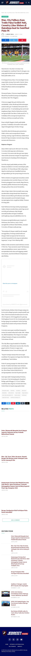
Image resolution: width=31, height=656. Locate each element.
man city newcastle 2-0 (7, 395)
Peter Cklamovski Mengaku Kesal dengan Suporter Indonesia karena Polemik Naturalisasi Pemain (14, 432)
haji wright (17, 392)
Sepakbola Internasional (17, 644)
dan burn (24, 390)
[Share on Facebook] (5, 40)
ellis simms (11, 392)
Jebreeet (19, 646)
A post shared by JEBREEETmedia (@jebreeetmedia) (15, 304)
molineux (24, 395)
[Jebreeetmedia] (15, 2)
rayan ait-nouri (5, 397)
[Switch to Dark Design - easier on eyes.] (26, 2)
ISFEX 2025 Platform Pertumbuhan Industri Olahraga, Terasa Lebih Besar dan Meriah (19, 593)
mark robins (17, 395)
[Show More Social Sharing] (28, 40)
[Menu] (2, 2)
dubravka (4, 392)
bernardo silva (5, 390)
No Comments (6, 36)
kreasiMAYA (20, 650)
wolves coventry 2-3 (15, 397)
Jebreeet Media (10, 34)
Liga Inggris (5, 16)
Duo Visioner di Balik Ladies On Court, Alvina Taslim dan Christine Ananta (20, 612)
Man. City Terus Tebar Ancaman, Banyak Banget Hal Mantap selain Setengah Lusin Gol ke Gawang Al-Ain (14, 458)
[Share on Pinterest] (22, 40)
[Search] (28, 2)
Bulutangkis (12, 646)
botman (12, 390)
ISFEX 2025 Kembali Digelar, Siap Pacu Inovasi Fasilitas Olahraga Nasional (20, 603)
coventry (18, 390)
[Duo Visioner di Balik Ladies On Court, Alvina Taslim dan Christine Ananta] (6, 613)
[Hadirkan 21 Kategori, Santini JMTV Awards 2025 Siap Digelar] (6, 586)
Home (3, 12)
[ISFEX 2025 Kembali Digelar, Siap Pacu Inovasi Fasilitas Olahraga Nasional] (6, 603)
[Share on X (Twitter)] (14, 40)
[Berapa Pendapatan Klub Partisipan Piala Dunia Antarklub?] (15, 500)
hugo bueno (25, 392)
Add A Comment (15, 520)
